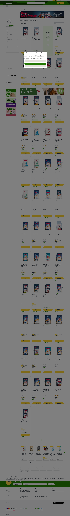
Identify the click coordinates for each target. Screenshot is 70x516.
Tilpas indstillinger (35, 61)
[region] (35, 60)
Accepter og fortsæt (35, 63)
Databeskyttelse (26, 59)
